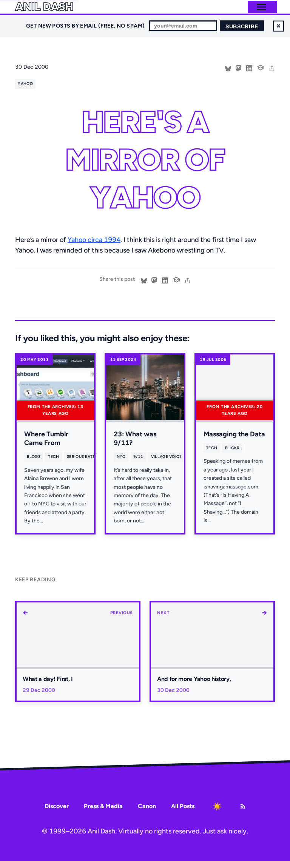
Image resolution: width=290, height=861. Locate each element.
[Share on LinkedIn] (249, 67)
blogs (33, 456)
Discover (57, 806)
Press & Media (103, 806)
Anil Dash (44, 7)
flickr (232, 447)
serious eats (81, 456)
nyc (121, 456)
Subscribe (241, 26)
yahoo (25, 83)
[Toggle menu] (261, 7)
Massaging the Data (234, 434)
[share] (272, 67)
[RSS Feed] (243, 806)
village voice (166, 456)
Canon (147, 806)
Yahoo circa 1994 (94, 240)
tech (53, 456)
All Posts (182, 806)
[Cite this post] (260, 66)
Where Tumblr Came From (46, 438)
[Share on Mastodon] (239, 67)
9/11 (138, 456)
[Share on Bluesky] (228, 67)
